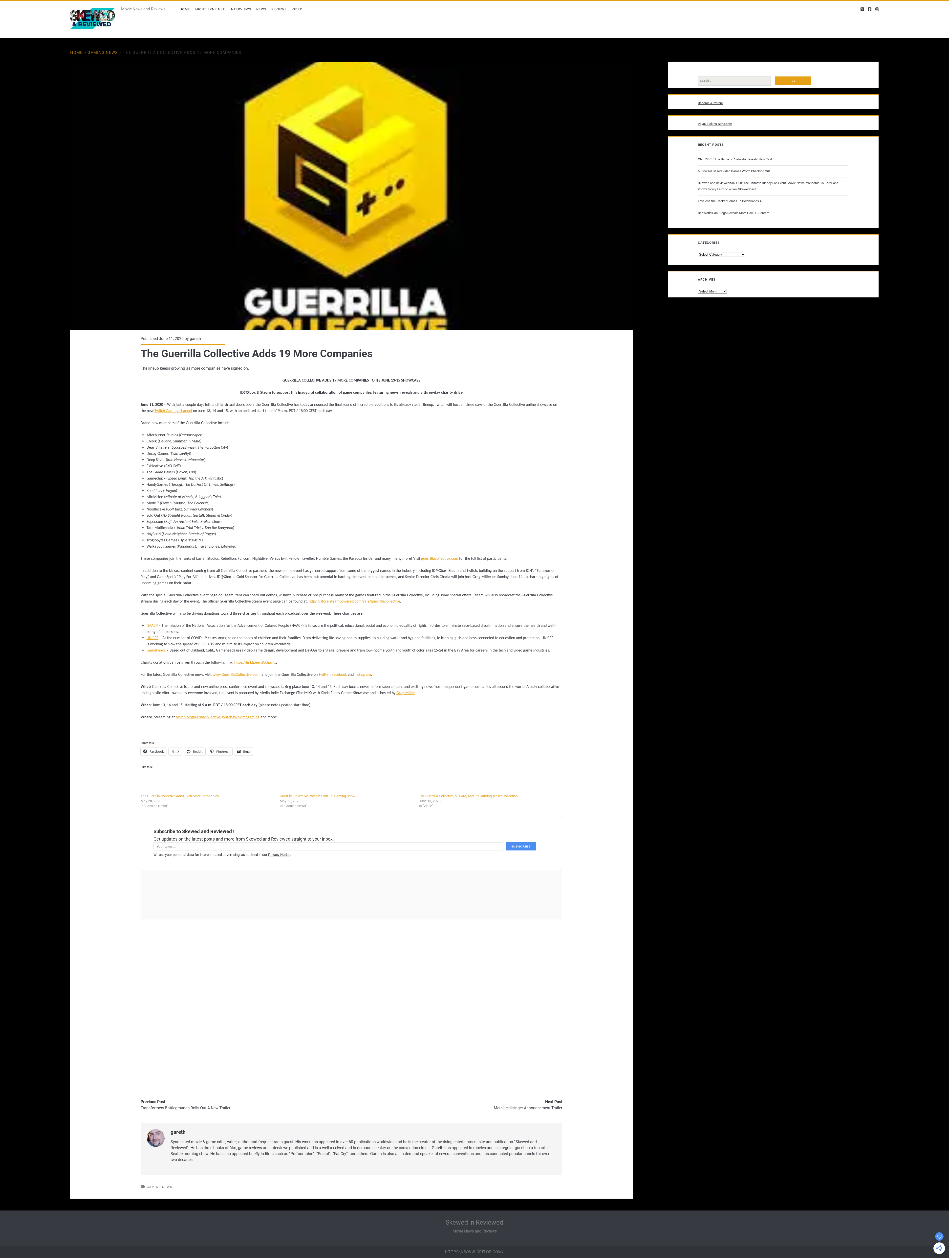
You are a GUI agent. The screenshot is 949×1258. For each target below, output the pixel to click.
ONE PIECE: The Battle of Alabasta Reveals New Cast (735, 159)
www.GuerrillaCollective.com (236, 675)
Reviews (279, 9)
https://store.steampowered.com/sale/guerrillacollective (354, 602)
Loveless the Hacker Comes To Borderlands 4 (729, 201)
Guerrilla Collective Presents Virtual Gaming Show (317, 796)
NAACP (152, 626)
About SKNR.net (210, 9)
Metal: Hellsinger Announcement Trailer (528, 1108)
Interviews (240, 9)
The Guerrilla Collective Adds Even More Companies (180, 796)
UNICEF (152, 638)
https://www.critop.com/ (474, 1252)
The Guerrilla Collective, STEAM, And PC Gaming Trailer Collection (468, 796)
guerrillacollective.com (439, 559)
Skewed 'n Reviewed (474, 1222)
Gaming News (102, 52)
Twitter (324, 675)
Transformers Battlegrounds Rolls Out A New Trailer (185, 1108)
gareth (195, 338)
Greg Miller (405, 693)
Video (297, 9)
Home (185, 9)
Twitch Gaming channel (173, 411)
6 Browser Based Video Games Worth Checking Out (734, 171)
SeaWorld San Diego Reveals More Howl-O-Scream (733, 213)
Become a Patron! (710, 103)
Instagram (363, 675)
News (261, 9)
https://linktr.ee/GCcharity (255, 663)
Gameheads (156, 651)
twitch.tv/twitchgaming (240, 717)
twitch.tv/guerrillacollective (198, 717)
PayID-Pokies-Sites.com (715, 124)
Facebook (339, 675)
